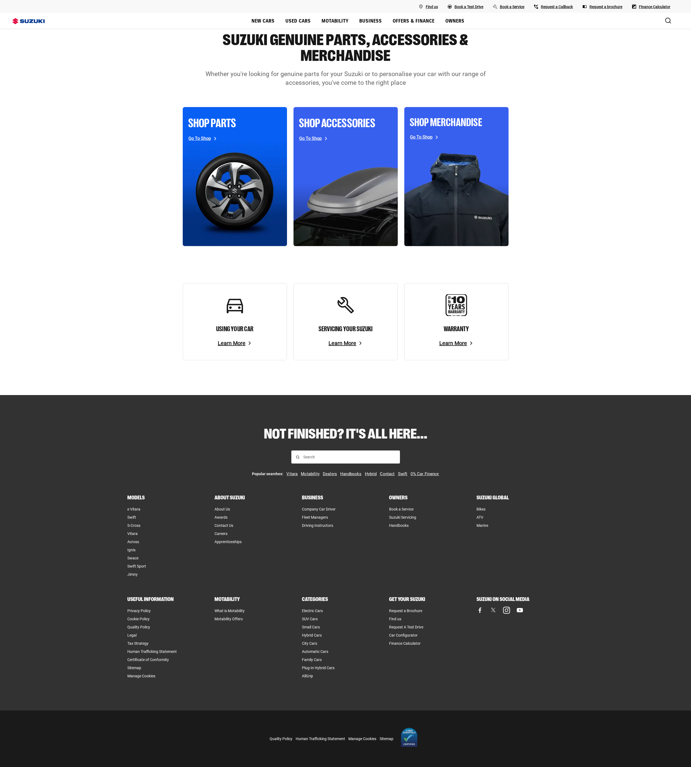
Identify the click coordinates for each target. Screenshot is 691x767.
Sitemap (134, 668)
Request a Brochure (405, 611)
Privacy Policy (139, 611)
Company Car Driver (319, 509)
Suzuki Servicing (402, 517)
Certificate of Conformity (148, 660)
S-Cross (133, 525)
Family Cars (312, 660)
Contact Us (223, 525)
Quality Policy (138, 627)
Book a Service (401, 509)
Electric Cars (312, 611)
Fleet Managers (315, 517)
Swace (132, 558)
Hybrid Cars (312, 635)
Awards (221, 517)
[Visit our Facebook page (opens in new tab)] (480, 610)
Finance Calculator (405, 643)
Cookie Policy (138, 619)
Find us (395, 619)
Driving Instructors (317, 525)
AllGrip (307, 676)
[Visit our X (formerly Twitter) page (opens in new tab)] (493, 610)
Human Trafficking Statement (152, 651)
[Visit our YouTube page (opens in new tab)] (519, 610)
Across (133, 542)
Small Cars (311, 627)
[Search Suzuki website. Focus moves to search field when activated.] (668, 20)
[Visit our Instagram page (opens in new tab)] (506, 610)
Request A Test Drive (406, 627)
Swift (131, 517)
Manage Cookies (141, 676)
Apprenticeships (228, 542)
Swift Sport (136, 566)
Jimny (132, 574)
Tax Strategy (138, 643)
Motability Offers (228, 619)
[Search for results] (297, 457)
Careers (221, 533)
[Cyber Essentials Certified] (409, 739)
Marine (482, 525)
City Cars (309, 643)
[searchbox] (349, 457)
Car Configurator (403, 635)
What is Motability (229, 611)
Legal (132, 635)
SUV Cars (310, 619)
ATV (480, 517)
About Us (222, 509)
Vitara (132, 533)
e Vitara (133, 509)
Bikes (481, 509)
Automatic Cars (315, 651)
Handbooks (399, 525)
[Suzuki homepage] (32, 21)
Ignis (131, 550)
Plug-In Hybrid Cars (318, 668)
